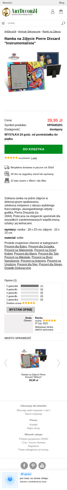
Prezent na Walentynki (18, 250)
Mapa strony (33, 428)
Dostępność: (12, 129)
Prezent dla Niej (27, 264)
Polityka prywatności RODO (33, 439)
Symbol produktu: (15, 125)
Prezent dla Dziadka (41, 246)
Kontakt (33, 424)
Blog (61, 2)
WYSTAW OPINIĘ (20, 309)
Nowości (7, 2)
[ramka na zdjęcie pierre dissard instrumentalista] (33, 93)
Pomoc (34, 420)
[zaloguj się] (53, 13)
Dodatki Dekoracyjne (17, 268)
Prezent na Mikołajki (17, 257)
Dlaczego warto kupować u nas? (33, 410)
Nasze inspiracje (33, 414)
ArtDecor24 (10, 31)
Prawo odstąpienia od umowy (33, 449)
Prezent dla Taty (48, 253)
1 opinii (34, 158)
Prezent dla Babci (15, 246)
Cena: (8, 120)
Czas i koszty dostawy (33, 442)
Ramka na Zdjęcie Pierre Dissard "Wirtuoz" (33, 375)
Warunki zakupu (34, 434)
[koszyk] (61, 11)
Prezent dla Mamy (25, 253)
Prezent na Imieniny (33, 260)
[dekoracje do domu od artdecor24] (20, 16)
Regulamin (33, 446)
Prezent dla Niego (50, 264)
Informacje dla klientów (33, 406)
